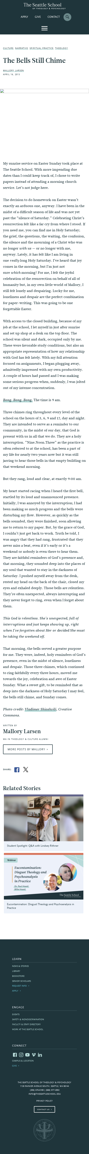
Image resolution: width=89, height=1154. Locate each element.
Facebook (15, 1055)
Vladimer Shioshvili (40, 709)
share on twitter (25, 769)
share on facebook (16, 769)
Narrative (21, 48)
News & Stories (20, 966)
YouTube (27, 1055)
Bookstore (18, 976)
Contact (54, 17)
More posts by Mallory (26, 749)
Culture (8, 48)
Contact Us (43, 1109)
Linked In (40, 1055)
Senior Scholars (21, 981)
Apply (24, 17)
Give (38, 17)
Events (15, 1014)
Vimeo (34, 1055)
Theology (61, 48)
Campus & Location (23, 1061)
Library (16, 971)
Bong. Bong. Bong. (18, 400)
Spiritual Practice (41, 48)
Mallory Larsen (13, 71)
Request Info (19, 986)
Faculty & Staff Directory (26, 1024)
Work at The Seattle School (27, 1029)
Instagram (21, 1055)
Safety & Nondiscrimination (28, 1019)
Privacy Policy (44, 1101)
